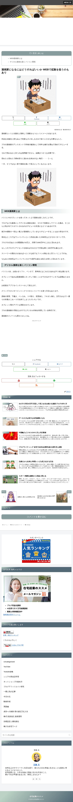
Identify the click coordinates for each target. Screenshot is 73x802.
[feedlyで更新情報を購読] (54, 380)
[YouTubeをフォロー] (19, 380)
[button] (48, 123)
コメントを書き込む (36, 517)
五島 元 (36, 765)
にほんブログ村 (18, 645)
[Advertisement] (36, 32)
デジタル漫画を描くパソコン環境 (22, 62)
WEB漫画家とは (16, 58)
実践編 (5, 355)
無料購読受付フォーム (11, 615)
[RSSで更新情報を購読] (36, 385)
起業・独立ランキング (10, 635)
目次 (35, 53)
